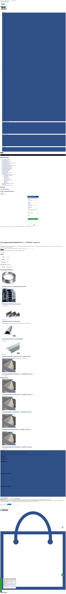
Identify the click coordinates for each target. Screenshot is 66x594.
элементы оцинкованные (11, 112)
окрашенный (10, 85)
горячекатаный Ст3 (9, 28)
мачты (7, 128)
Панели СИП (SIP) (5, 159)
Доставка (5, 151)
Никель (3, 492)
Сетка (7, 19)
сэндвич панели (11, 87)
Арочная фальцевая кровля (6, 167)
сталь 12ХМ (8, 33)
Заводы (3, 466)
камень (9, 59)
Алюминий (7, 41)
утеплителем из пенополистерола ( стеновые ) (13, 91)
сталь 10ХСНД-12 (9, 31)
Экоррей (7, 95)
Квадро (7, 109)
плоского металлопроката (9, 137)
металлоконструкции (10, 125)
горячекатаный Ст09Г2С (10, 27)
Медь (6, 45)
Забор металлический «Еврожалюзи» (8, 162)
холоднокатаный (9, 25)
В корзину (2, 249)
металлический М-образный (12, 116)
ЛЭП (6, 131)
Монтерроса (7, 97)
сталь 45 (8, 39)
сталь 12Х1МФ (9, 32)
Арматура (3, 475)
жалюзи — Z (9, 118)
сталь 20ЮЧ (8, 37)
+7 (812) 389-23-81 (13, 0)
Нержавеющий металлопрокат (6, 174)
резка (6, 136)
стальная (8, 17)
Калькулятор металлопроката (4, 0)
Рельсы (5, 120)
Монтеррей (7, 93)
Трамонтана (7, 98)
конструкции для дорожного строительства (12, 122)
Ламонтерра (7, 104)
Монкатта (7, 102)
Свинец (7, 47)
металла (7, 144)
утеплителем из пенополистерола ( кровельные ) (13, 89)
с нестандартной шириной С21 (12, 77)
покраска (7, 139)
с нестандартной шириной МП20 (13, 75)
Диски (7, 57)
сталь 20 (8, 35)
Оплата (3, 471)
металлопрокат (7, 40)
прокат (6, 23)
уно (7, 101)
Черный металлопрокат (5, 169)
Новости (5, 148)
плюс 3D (8, 100)
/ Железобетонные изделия (9, 58)
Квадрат (7, 15)
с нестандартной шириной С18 (12, 76)
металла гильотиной (8, 141)
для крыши (9, 84)
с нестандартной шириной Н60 (12, 80)
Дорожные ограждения (5, 166)
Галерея (5, 150)
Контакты (1, 152)
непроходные (9, 61)
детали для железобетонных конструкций (12, 133)
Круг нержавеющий (7, 179)
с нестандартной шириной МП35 (13, 78)
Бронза (7, 42)
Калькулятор (4, 484)
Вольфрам (7, 43)
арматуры (7, 140)
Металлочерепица (6, 92)
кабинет (4, 469)
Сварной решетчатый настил (6, 168)
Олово (7, 46)
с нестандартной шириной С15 (12, 73)
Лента (7, 51)
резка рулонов (10, 138)
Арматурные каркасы (5, 161)
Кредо (7, 110)
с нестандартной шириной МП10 (13, 72)
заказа (5, 470)
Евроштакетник (6, 113)
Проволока (7, 18)
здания (8, 123)
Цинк (6, 49)
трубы (6, 132)
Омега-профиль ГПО (5, 164)
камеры (8, 66)
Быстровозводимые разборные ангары (8, 165)
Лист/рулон (7, 54)
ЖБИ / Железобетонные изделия (7, 183)
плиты (8, 60)
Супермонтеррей (8, 94)
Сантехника (4, 173)
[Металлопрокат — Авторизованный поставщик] (0, 504)
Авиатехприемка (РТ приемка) (7, 185)
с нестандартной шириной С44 (12, 79)
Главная (1, 226)
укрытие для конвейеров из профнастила (11, 68)
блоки (9, 65)
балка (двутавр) (10, 14)
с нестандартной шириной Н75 (12, 81)
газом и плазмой (7, 142)
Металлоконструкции (5, 121)
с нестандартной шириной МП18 (13, 74)
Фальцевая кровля (5, 160)
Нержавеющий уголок (7, 175)
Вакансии (5, 149)
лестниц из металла (9, 129)
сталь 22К (8, 38)
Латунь (7, 44)
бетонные (9, 63)
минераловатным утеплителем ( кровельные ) (13, 88)
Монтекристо (8, 96)
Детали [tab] (3, 252)
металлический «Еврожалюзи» (9, 117)
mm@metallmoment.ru (9, 191)
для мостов (9, 124)
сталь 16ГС (8, 34)
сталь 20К (8, 36)
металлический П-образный (12, 115)
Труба (7, 55)
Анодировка (6, 135)
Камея (7, 108)
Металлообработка (5, 134)
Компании (4, 146)
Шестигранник (8, 22)
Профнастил (6, 83)
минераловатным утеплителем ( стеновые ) (13, 90)
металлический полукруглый (12, 114)
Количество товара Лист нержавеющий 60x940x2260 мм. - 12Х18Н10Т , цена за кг (13, 248)
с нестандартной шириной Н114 (13, 82)
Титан (7, 48)
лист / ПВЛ (11, 24)
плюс (8, 99)
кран (6, 126)
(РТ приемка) (8, 67)
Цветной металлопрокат (6, 172)
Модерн (7, 107)
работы (8, 143)
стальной (8, 16)
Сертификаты (6, 147)
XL (8, 106)
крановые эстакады (8, 130)
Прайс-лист (4, 12)
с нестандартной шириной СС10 (13, 71)
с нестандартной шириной (10, 69)
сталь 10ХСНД (9, 30)
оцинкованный (9, 26)
